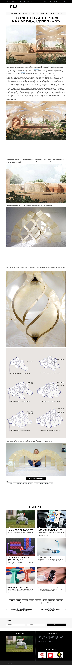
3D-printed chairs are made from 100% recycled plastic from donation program (19, 558)
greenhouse (38, 600)
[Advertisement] (45, 7)
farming (31, 600)
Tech (20, 13)
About (8, 1)
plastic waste (52, 600)
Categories (14, 1)
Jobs (32, 1)
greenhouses (51, 66)
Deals (47, 13)
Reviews (52, 13)
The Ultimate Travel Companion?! (46, 586)
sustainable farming (47, 602)
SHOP (28, 1)
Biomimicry (25, 600)
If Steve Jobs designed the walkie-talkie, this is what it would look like (50, 609)
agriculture (36, 69)
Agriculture (12, 600)
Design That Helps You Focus (45, 557)
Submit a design (22, 1)
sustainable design (37, 602)
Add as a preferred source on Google (36, 478)
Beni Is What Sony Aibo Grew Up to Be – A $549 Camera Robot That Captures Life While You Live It (20, 529)
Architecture (34, 13)
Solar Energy (59, 600)
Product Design (13, 13)
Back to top (10, 663)
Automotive (26, 13)
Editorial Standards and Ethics (43, 641)
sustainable (23, 71)
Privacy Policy (51, 641)
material (45, 600)
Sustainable (41, 13)
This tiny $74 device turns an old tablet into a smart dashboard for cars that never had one (50, 529)
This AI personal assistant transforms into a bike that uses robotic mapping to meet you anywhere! (21, 609)
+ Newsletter (59, 13)
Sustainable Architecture (25, 602)
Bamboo (19, 600)
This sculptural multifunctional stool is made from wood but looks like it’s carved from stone (20, 586)
